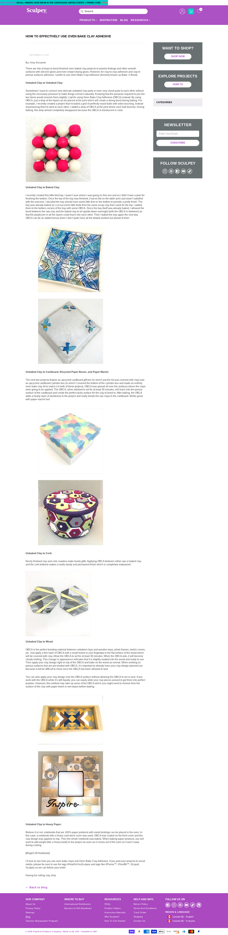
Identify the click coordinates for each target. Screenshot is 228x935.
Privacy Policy (33, 908)
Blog (124, 20)
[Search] (82, 11)
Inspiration (108, 20)
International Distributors (77, 904)
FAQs (107, 904)
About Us (30, 904)
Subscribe (177, 142)
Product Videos (113, 908)
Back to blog (38, 887)
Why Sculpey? (112, 916)
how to (178, 84)
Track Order (140, 912)
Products (87, 20)
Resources (139, 20)
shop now (178, 56)
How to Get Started (115, 921)
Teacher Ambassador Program (42, 921)
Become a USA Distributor (78, 908)
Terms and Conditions (145, 908)
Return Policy (141, 904)
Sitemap (30, 912)
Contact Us (139, 921)
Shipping (138, 916)
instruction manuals (115, 912)
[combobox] (113, 11)
